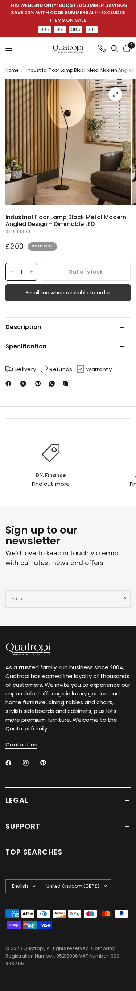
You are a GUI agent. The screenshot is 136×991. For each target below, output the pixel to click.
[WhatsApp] (53, 383)
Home (11, 70)
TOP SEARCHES (33, 852)
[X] (24, 383)
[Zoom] (115, 94)
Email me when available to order (68, 292)
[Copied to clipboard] (67, 383)
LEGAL (16, 800)
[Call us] (102, 48)
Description (23, 327)
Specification (25, 346)
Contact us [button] (21, 744)
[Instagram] (31, 763)
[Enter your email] (123, 599)
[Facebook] (9, 383)
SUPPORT (22, 826)
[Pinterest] (39, 383)
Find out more (50, 484)
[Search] (114, 49)
